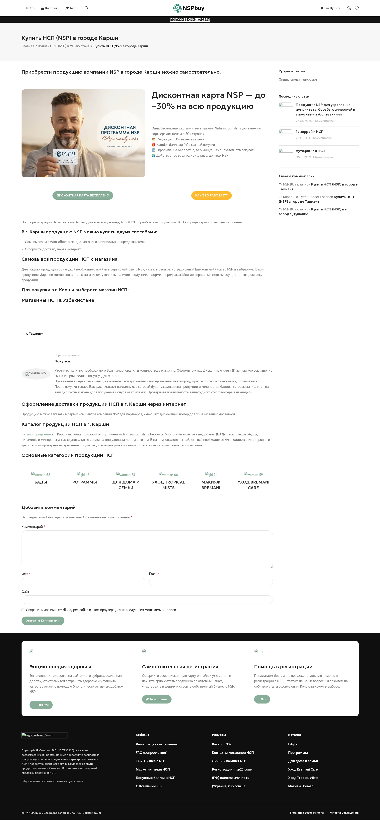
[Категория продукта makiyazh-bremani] (211, 482)
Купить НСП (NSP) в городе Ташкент (316, 199)
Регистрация (159, 699)
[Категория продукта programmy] (83, 479)
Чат (263, 699)
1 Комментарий (324, 121)
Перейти (43, 705)
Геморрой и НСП (310, 131)
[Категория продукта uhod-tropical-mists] (168, 482)
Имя (26, 574)
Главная (28, 46)
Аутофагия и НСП (310, 151)
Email (154, 574)
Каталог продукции (36, 434)
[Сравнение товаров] (349, 8)
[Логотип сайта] (190, 8)
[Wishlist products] (357, 8)
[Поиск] (87, 8)
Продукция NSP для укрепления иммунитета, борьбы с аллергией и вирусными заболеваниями (325, 109)
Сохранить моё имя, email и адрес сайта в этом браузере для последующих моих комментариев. (101, 610)
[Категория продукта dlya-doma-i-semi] (126, 482)
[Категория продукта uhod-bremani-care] (253, 482)
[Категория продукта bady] (41, 479)
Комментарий (33, 527)
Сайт (25, 592)
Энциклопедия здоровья (298, 79)
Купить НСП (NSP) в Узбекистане (63, 46)
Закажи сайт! (92, 813)
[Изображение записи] (286, 113)
